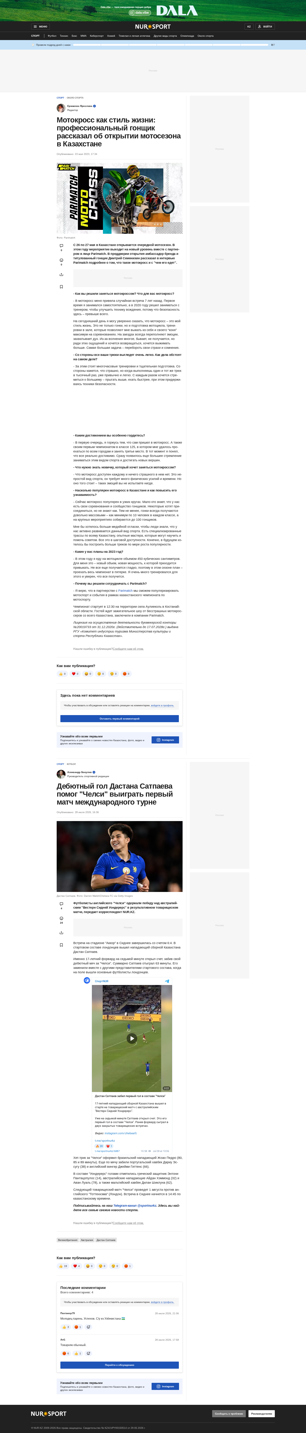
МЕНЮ (43, 26)
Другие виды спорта (165, 35)
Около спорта (206, 35)
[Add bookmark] (61, 287)
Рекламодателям (261, 1413)
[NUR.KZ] (153, 26)
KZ (249, 26)
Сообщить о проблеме (229, 1413)
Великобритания (67, 1240)
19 (65, 1266)
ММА (83, 35)
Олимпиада (187, 35)
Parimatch (125, 590)
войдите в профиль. (162, 705)
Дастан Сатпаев (106, 1240)
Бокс (74, 35)
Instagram (168, 739)
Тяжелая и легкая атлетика (134, 35)
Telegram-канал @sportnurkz (134, 1205)
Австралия (87, 1240)
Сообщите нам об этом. (128, 648)
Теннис (64, 35)
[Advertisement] (153, 70)
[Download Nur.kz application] (153, 10)
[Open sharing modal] (61, 275)
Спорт (35, 35)
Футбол (52, 35)
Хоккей (111, 35)
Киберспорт (97, 35)
